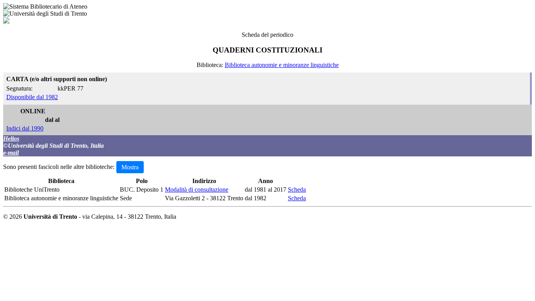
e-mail (11, 152)
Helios (11, 138)
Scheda (297, 189)
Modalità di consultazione (196, 189)
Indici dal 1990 (24, 128)
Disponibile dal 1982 (32, 97)
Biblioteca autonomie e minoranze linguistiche (282, 65)
